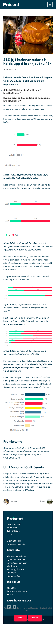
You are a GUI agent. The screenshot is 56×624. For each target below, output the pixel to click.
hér (30, 611)
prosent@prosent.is (16, 544)
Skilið (20, 618)
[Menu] (50, 4)
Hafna (35, 618)
